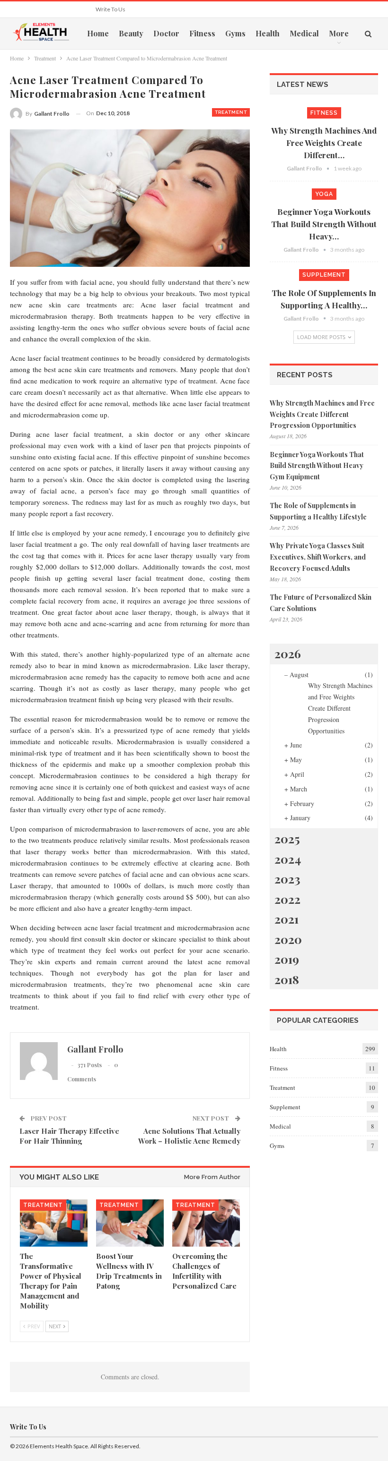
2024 (287, 858)
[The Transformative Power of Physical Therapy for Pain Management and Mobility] (54, 1223)
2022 (287, 899)
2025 (287, 838)
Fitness (202, 33)
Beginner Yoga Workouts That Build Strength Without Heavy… (324, 223)
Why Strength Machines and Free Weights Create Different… (324, 142)
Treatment (231, 112)
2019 (286, 959)
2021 (286, 918)
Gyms (235, 33)
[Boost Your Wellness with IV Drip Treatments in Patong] (130, 1223)
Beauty (131, 33)
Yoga (324, 194)
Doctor (166, 33)
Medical (304, 33)
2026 (287, 653)
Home (98, 33)
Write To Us (110, 9)
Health (268, 33)
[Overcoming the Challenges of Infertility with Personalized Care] (206, 1223)
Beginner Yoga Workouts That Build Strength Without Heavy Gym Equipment (317, 466)
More (339, 33)
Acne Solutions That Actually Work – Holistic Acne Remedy (189, 1136)
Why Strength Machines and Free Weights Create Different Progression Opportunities (322, 414)
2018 (286, 979)
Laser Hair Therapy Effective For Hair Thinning (69, 1136)
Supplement (324, 275)
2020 (288, 939)
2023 (287, 878)
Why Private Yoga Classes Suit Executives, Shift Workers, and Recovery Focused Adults (318, 557)
